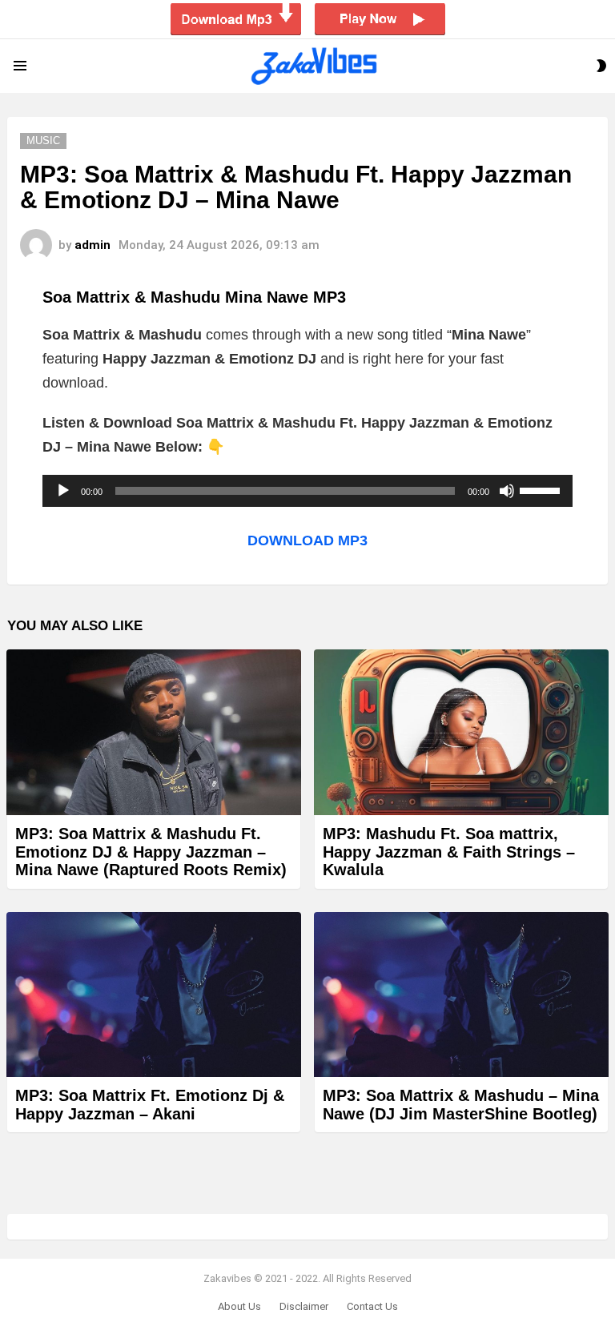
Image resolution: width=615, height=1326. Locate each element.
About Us (239, 1306)
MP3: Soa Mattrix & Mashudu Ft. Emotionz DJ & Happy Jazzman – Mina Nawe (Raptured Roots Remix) (151, 851)
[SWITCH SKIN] (601, 65)
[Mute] (507, 491)
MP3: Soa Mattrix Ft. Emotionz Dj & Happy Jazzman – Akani (149, 1105)
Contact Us (372, 1306)
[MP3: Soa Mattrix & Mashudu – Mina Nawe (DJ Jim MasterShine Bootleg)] (461, 995)
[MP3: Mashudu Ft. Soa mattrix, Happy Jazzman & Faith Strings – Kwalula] (461, 732)
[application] (307, 491)
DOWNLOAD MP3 (307, 540)
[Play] (63, 491)
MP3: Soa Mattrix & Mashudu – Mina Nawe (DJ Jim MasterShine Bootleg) (461, 1105)
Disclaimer (303, 1306)
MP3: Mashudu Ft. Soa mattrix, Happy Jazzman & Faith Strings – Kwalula (449, 851)
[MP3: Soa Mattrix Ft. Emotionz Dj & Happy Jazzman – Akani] (153, 995)
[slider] (542, 489)
